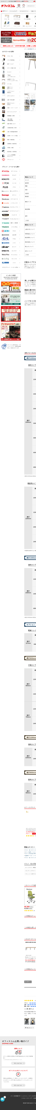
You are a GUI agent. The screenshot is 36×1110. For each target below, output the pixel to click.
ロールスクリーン (24, 11)
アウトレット (10, 159)
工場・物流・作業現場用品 (10, 120)
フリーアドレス (17, 19)
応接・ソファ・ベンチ (12, 107)
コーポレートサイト (25, 1098)
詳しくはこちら (18, 1063)
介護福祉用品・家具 (12, 127)
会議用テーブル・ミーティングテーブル (12, 80)
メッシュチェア (13, 11)
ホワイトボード (10, 95)
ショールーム (24, 1095)
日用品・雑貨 (10, 147)
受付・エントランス (27, 26)
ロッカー (9, 72)
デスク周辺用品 (27, 19)
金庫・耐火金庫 (10, 99)
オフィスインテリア (12, 111)
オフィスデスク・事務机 (30, 867)
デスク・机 (6, 19)
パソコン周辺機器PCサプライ (11, 155)
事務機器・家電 (10, 115)
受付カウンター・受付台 (11, 104)
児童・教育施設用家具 (12, 131)
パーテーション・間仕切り (11, 92)
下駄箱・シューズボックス (11, 76)
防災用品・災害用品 (12, 151)
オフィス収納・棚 (11, 68)
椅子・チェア (7, 26)
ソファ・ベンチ (17, 26)
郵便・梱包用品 (10, 139)
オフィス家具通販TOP (15, 1095)
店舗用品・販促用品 (12, 143)
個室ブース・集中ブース (10, 88)
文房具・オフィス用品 (12, 135)
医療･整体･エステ (11, 123)
